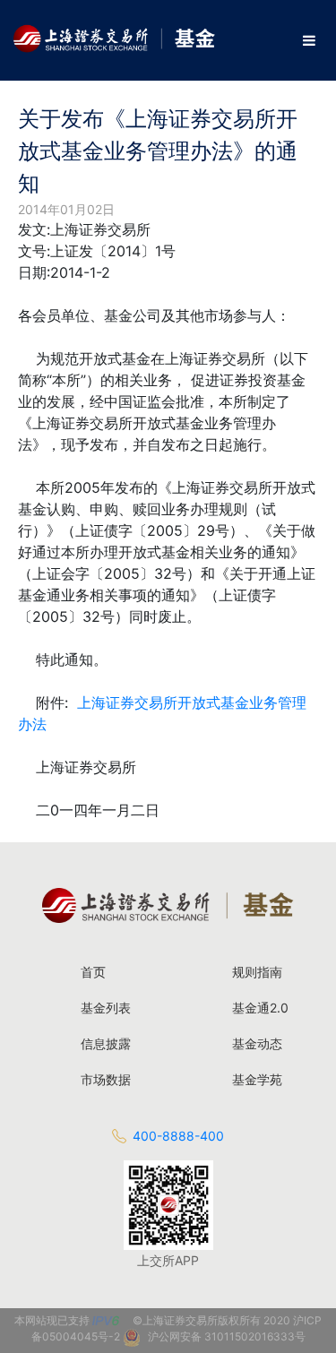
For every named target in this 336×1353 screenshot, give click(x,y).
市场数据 (106, 1079)
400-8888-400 (178, 1135)
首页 (93, 971)
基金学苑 (257, 1079)
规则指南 (257, 971)
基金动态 (257, 1043)
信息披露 (106, 1043)
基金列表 (106, 1007)
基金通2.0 (260, 1007)
